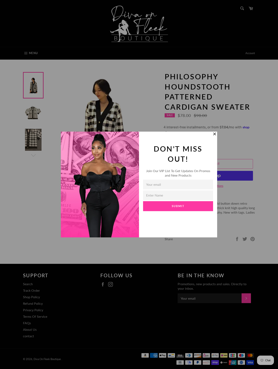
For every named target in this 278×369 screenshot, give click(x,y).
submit (178, 206)
